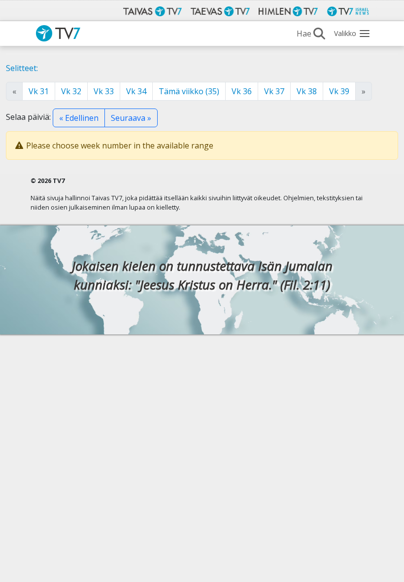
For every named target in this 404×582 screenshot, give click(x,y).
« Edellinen (79, 117)
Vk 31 (39, 91)
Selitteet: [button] (22, 68)
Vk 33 (104, 91)
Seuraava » (131, 117)
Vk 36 (242, 91)
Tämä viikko (189, 91)
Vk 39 (339, 91)
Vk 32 (71, 91)
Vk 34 (136, 91)
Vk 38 (307, 91)
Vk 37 (274, 91)
